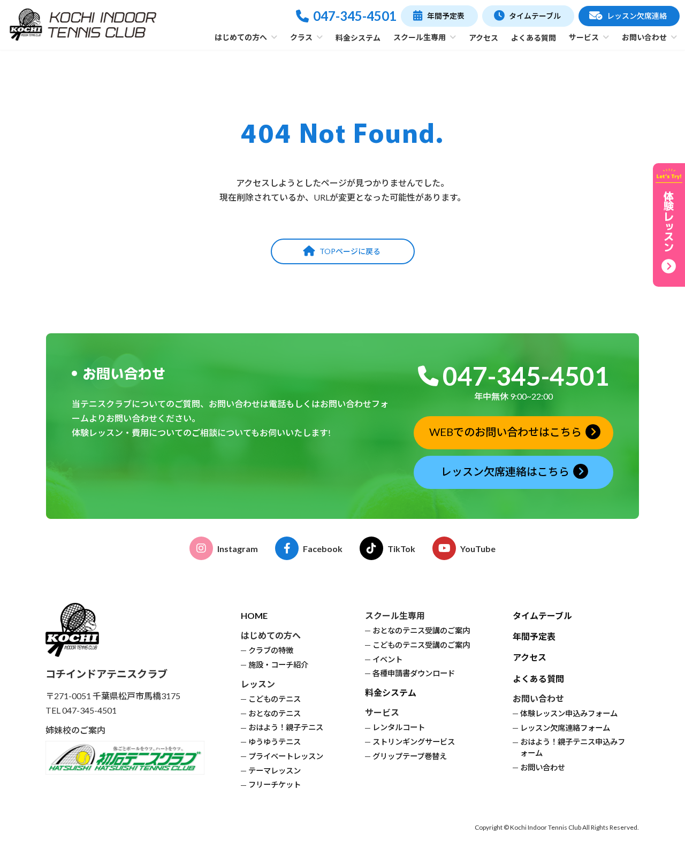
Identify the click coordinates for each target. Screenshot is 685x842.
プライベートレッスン (285, 756)
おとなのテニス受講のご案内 (421, 630)
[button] (439, 16)
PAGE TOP (658, 807)
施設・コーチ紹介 (278, 664)
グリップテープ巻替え (409, 756)
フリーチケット (274, 785)
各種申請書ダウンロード (413, 673)
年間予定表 (534, 637)
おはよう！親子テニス (285, 727)
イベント (387, 659)
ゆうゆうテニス (274, 742)
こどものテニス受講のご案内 (421, 644)
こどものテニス (274, 698)
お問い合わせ (542, 767)
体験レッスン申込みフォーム (569, 713)
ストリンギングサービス (413, 742)
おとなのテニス (274, 713)
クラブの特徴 (270, 650)
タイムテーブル (542, 615)
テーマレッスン (274, 770)
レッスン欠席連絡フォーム (565, 727)
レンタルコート (398, 727)
